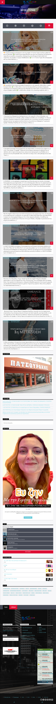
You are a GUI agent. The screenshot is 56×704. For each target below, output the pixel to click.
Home (40, 627)
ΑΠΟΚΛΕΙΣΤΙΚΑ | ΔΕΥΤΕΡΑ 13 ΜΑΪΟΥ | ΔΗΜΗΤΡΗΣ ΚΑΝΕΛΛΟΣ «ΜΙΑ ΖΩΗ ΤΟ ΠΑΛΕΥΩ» (28, 299)
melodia (31, 590)
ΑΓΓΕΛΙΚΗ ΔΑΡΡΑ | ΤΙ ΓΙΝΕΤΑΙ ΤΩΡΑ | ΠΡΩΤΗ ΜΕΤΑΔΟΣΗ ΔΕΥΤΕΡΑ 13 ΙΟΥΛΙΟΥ (28, 40)
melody (45, 590)
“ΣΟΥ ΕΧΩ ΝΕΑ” (8, 574)
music (49, 590)
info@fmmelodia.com (27, 632)
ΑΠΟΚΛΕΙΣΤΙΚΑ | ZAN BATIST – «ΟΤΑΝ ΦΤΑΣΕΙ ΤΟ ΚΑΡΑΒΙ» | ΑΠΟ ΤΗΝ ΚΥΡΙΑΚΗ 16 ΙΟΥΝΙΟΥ (28, 136)
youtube (26, 595)
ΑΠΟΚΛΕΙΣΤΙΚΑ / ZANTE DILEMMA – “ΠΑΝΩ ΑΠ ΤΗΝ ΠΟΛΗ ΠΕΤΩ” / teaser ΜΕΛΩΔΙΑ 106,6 (28, 234)
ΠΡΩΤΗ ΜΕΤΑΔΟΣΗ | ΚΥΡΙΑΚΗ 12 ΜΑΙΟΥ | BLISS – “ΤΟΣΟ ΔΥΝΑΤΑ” (28, 330)
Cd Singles (5, 193)
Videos (33, 697)
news (33, 593)
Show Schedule (42, 629)
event (39, 588)
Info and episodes (28, 517)
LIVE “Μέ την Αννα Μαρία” (10, 570)
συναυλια (32, 595)
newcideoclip (26, 593)
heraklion (6, 590)
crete (27, 588)
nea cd (12, 593)
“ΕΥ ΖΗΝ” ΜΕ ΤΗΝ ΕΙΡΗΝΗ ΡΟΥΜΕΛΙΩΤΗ (15, 561)
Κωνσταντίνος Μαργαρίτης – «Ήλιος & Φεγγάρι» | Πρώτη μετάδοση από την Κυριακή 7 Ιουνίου (28, 104)
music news (6, 593)
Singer (20, 595)
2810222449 (25, 630)
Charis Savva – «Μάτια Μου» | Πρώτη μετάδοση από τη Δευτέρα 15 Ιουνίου (28, 73)
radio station (13, 595)
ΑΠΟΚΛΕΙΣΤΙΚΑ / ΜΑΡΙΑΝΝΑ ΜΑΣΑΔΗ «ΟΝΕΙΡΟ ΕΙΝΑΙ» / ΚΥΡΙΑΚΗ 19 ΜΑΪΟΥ (28, 267)
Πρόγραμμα (16, 697)
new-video (18, 593)
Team (28, 697)
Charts (23, 697)
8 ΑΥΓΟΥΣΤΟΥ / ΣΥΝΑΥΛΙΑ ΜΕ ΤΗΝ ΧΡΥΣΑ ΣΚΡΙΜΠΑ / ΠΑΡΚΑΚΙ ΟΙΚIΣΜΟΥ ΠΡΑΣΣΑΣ (26, 405)
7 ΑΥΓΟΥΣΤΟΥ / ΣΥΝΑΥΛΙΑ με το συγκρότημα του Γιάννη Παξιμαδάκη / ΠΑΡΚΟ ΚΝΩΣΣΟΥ (26, 407)
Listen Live (46, 697)
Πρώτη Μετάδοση (15, 32)
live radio (25, 590)
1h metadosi (6, 588)
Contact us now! (42, 632)
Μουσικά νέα (7, 697)
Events (40, 630)
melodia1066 (38, 590)
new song (45, 593)
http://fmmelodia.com (27, 627)
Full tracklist (28, 552)
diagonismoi (33, 588)
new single (39, 593)
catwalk (22, 588)
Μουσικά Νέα (6, 32)
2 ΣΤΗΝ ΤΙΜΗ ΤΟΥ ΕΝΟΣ (10, 579)
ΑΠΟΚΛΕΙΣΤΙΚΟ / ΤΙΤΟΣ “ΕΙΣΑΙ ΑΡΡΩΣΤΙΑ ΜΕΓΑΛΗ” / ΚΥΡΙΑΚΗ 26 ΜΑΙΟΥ (28, 201)
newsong (5, 595)
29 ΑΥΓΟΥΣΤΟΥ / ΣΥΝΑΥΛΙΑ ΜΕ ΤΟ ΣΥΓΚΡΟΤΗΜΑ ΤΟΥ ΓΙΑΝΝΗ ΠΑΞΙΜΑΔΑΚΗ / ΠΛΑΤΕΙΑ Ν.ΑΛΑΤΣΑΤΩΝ (27, 402)
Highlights (6, 128)
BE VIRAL (5, 565)
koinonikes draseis (15, 590)
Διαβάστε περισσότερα (8, 630)
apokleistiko (14, 588)
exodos (45, 588)
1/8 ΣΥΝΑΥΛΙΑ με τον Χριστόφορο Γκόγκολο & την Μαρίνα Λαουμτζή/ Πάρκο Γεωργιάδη (25, 410)
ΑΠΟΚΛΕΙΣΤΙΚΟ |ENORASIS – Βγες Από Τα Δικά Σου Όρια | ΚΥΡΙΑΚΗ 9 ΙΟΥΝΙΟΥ (28, 169)
